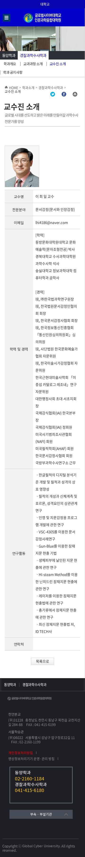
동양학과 (8, 55)
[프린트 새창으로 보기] (75, 95)
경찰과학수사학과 (33, 55)
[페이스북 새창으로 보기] (64, 95)
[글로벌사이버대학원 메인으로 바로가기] (42, 21)
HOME (13, 87)
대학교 (45, 4)
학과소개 (28, 87)
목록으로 (42, 661)
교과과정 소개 (32, 63)
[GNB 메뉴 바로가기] (7, 18)
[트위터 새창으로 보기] (52, 95)
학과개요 (10, 63)
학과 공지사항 (12, 72)
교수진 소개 (58, 63)
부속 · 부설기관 (41, 814)
